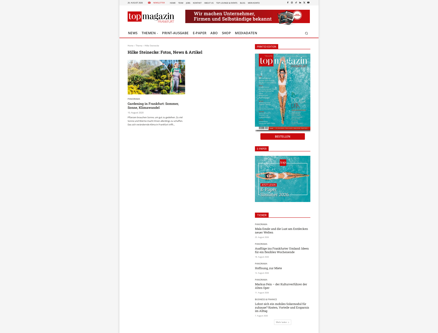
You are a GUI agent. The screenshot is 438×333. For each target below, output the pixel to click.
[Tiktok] (296, 3)
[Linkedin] (300, 3)
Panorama (134, 99)
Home (130, 45)
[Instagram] (292, 3)
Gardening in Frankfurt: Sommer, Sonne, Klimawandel (153, 105)
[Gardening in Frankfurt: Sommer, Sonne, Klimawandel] (156, 77)
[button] (306, 33)
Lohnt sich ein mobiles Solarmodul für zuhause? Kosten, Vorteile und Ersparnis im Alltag (282, 307)
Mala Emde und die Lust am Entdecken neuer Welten (281, 230)
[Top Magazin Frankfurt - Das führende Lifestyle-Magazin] (151, 17)
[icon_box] (156, 3)
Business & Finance (266, 299)
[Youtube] (308, 3)
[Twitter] (304, 3)
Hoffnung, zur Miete (268, 268)
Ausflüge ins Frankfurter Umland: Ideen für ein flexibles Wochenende (282, 250)
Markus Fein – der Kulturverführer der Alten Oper (281, 286)
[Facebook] (288, 3)
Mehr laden (281, 322)
